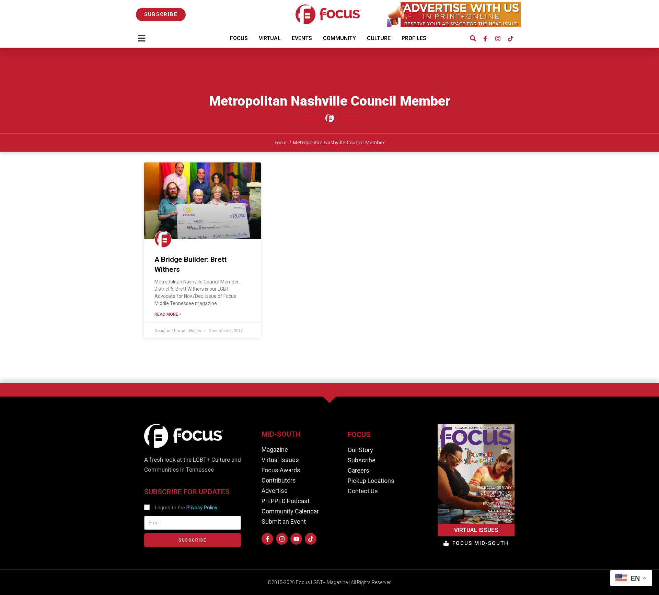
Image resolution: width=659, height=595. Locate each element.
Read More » (167, 314)
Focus (239, 38)
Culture (379, 38)
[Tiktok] (510, 38)
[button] (472, 38)
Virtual (270, 38)
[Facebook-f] (485, 38)
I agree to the (186, 508)
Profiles (414, 38)
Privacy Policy (201, 508)
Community (339, 38)
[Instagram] (498, 38)
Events (302, 38)
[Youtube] (296, 539)
